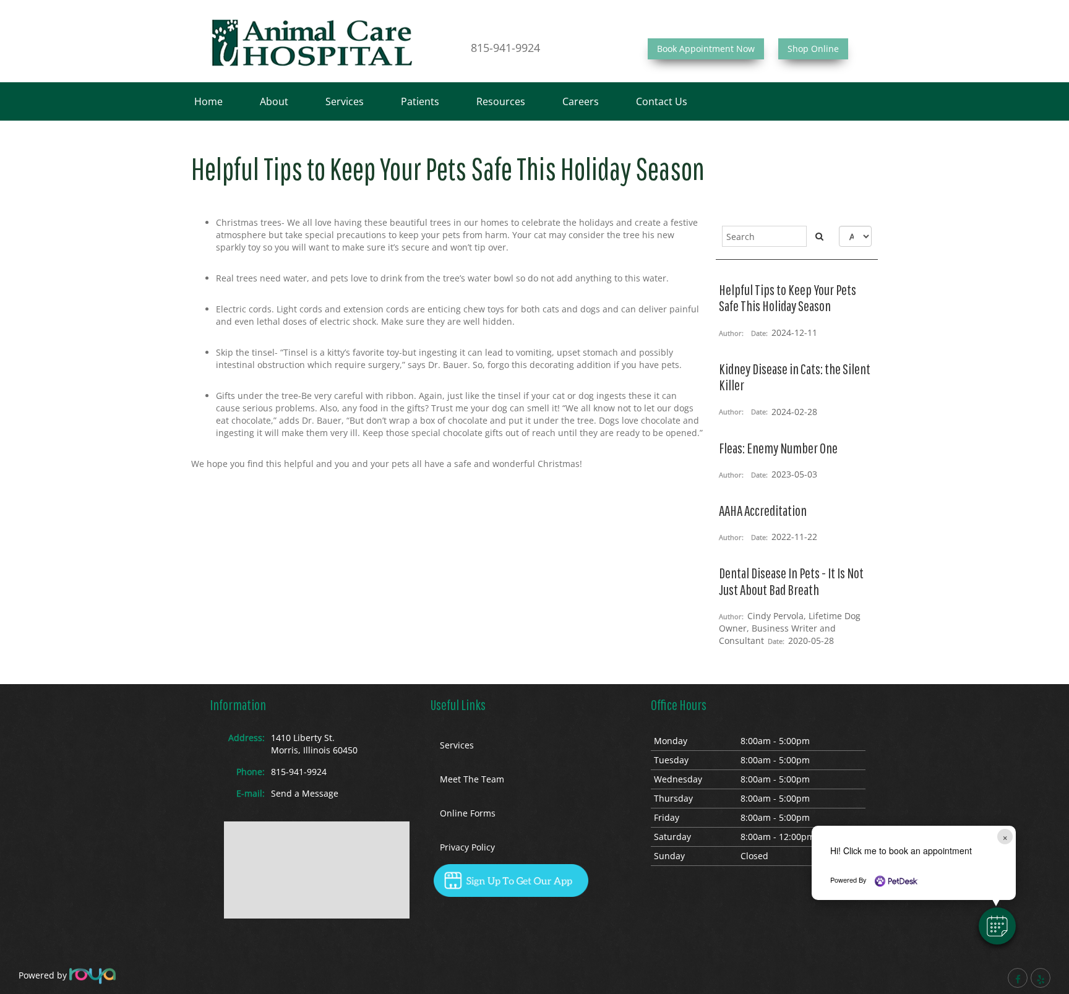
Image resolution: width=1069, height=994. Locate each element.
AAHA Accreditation (763, 510)
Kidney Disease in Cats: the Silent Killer (794, 376)
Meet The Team (472, 779)
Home (208, 101)
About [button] (274, 101)
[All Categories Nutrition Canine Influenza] (855, 236)
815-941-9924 (505, 47)
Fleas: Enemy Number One (778, 447)
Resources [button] (500, 101)
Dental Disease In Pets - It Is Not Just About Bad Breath (791, 581)
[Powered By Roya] (92, 975)
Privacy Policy (467, 847)
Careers (580, 101)
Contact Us (661, 101)
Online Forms (468, 813)
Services (344, 101)
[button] (997, 926)
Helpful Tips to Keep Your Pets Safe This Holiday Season (787, 297)
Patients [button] (420, 101)
